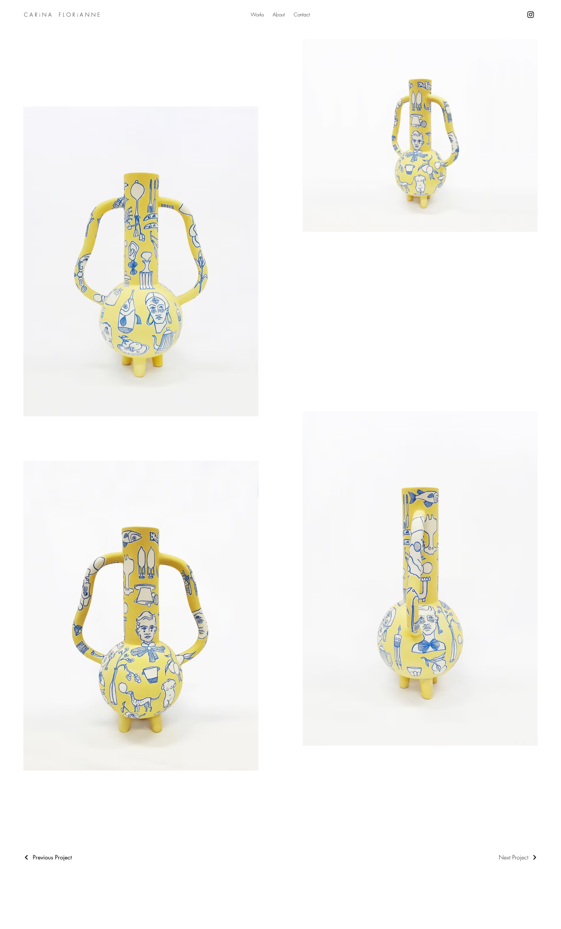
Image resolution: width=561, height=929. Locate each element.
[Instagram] (530, 14)
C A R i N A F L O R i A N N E (63, 14)
